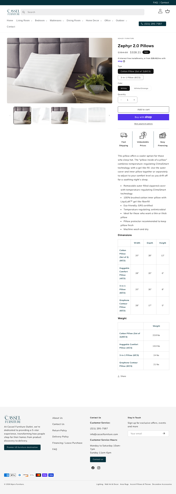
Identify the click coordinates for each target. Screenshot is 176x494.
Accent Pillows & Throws (140, 484)
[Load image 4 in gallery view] (78, 115)
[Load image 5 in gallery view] (97, 115)
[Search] (24, 12)
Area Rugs (124, 484)
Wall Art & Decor (112, 484)
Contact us (98, 459)
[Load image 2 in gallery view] (41, 115)
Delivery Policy (60, 436)
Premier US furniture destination (22, 447)
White (124, 88)
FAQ (155, 2)
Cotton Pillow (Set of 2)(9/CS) (136, 71)
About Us (57, 418)
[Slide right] (109, 115)
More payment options (143, 124)
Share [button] (123, 376)
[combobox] (82, 12)
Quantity (122, 94)
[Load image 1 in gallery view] (22, 115)
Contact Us (58, 424)
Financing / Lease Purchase (67, 442)
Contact (165, 2)
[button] (24, 21)
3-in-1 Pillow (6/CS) (131, 77)
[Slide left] (10, 115)
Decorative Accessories (162, 484)
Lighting (99, 484)
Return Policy (59, 430)
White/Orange (142, 89)
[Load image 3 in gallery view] (59, 115)
